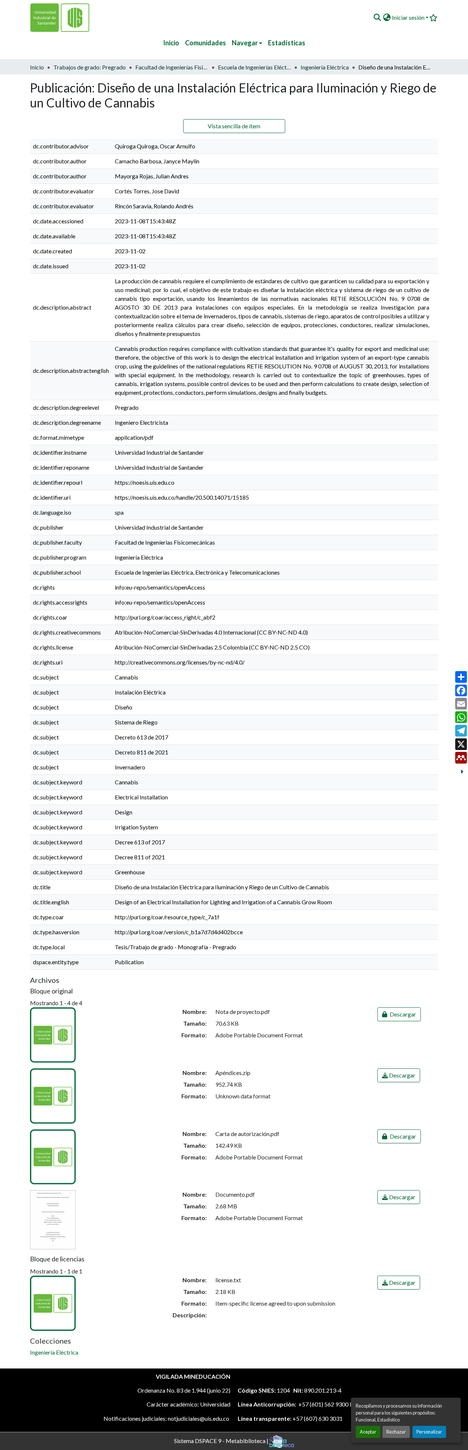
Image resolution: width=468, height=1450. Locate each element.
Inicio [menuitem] (171, 43)
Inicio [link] (37, 67)
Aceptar (368, 1432)
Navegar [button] (245, 43)
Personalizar (429, 1432)
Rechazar (396, 1432)
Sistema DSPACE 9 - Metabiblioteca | (221, 1440)
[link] (399, 1014)
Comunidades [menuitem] (205, 43)
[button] (377, 17)
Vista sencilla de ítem (234, 125)
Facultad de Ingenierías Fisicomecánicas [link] (171, 67)
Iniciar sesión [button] (409, 17)
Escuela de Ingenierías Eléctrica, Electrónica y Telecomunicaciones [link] (254, 67)
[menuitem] (247, 43)
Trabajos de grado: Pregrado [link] (89, 67)
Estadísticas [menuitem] (286, 43)
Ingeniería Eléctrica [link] (325, 67)
